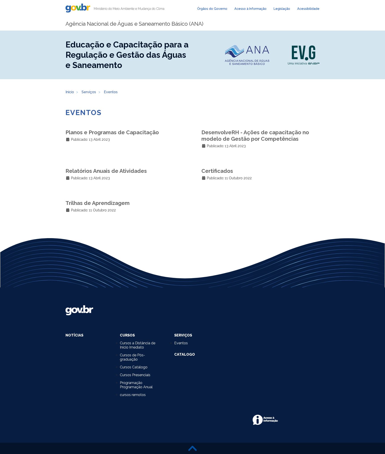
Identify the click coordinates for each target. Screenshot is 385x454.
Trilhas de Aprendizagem (98, 203)
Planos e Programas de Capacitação (112, 132)
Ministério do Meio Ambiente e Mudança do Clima (129, 8)
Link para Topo (192, 448)
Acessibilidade (308, 8)
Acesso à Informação (250, 8)
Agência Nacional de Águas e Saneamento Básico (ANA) (134, 24)
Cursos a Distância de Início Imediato (137, 345)
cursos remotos (133, 395)
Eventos (181, 343)
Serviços (183, 335)
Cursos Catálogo (133, 367)
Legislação (282, 8)
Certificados (217, 171)
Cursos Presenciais (135, 375)
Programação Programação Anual (136, 385)
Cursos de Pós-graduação (132, 357)
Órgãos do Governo (212, 8)
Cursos (127, 335)
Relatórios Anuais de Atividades (106, 171)
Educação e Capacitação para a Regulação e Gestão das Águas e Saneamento (127, 55)
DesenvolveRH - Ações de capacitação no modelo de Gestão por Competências (255, 135)
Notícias (74, 335)
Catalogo (184, 354)
